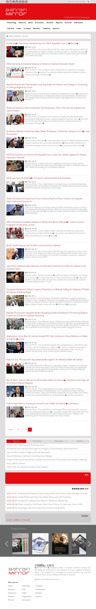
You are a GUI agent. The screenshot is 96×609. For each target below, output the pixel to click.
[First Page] (18, 430)
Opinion (56, 29)
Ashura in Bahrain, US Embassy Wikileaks (40, 540)
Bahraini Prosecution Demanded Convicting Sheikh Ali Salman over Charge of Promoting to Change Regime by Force (46, 86)
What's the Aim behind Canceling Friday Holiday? (27, 467)
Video (18, 29)
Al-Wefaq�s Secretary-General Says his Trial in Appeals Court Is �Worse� (42, 44)
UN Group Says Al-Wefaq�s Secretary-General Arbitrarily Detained (38, 178)
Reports (59, 23)
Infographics (26, 596)
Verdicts (50, 23)
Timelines (46, 29)
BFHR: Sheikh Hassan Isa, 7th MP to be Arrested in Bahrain (33, 246)
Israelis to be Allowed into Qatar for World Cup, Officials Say (37, 501)
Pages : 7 (11, 429)
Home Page (11, 23)
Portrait (68, 23)
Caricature (26, 600)
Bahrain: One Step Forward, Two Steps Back (25, 445)
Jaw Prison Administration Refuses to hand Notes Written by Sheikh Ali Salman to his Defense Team (46, 267)
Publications (18, 529)
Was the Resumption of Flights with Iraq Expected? (28, 452)
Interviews (78, 23)
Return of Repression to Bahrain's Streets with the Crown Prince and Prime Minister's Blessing (47, 460)
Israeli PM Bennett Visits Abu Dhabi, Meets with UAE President (39, 497)
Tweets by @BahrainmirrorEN (18, 520)
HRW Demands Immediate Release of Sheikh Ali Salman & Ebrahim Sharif (40, 64)
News (30, 23)
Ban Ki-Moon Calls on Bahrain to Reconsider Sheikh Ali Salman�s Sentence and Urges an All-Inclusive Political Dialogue (47, 381)
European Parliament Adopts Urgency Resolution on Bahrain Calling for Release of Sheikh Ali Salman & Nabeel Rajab (47, 291)
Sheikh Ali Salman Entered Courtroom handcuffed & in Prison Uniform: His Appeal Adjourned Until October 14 (44, 200)
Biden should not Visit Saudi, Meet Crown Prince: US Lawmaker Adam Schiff (44, 504)
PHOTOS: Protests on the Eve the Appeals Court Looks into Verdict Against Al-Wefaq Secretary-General (46, 156)
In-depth (27, 29)
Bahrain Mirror (16, 12)
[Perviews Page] (22, 430)
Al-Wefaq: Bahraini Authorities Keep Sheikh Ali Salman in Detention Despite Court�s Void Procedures (48, 132)
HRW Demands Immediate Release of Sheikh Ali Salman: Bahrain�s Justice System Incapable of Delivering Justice (45, 223)
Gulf (86, 489)
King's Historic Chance (16, 463)
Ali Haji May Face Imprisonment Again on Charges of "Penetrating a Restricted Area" (42, 449)
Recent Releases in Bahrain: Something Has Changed (29, 456)
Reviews (36, 29)
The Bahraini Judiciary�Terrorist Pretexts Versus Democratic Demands (80, 541)
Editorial (22, 23)
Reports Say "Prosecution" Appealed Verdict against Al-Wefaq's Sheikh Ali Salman (44, 360)
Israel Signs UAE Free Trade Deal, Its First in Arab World (36, 508)
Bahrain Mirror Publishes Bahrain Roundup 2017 (20, 540)
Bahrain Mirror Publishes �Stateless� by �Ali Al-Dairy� (60, 540)
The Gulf (10, 29)
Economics (39, 23)
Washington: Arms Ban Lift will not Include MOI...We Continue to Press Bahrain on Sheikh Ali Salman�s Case (47, 337)
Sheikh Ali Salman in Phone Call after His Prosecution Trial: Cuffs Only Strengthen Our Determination (45, 109)
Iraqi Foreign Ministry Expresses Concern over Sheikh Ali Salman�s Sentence (42, 404)
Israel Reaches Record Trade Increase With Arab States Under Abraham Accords (47, 494)
